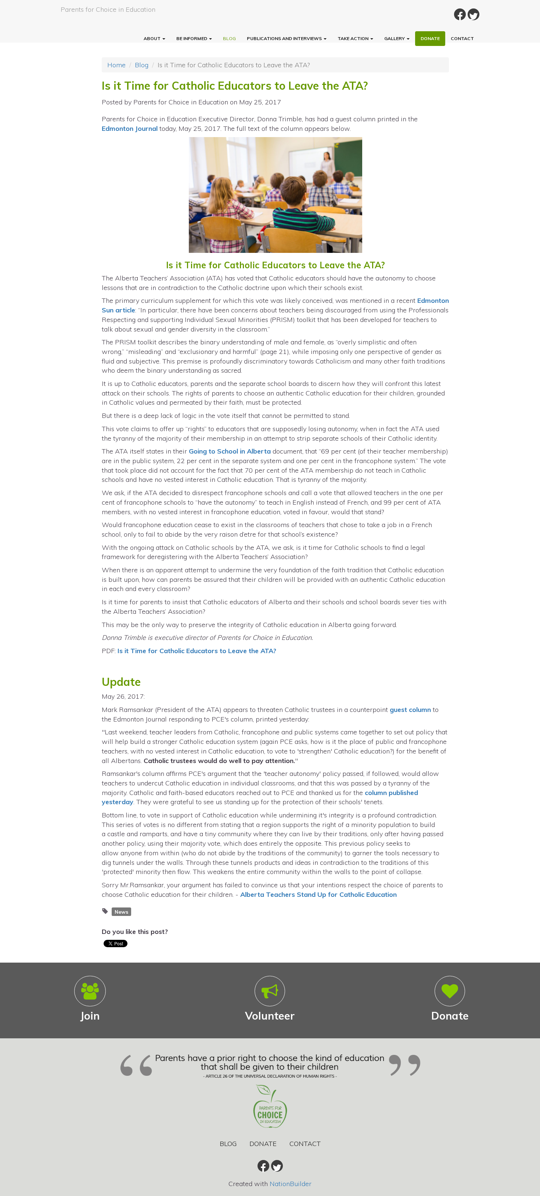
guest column (410, 709)
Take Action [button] (354, 38)
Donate (430, 38)
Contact (462, 38)
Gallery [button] (395, 38)
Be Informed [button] (192, 38)
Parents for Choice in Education (108, 9)
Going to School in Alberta (230, 451)
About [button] (153, 38)
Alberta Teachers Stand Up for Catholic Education (318, 894)
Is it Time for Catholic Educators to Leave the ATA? (197, 651)
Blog (229, 38)
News (121, 911)
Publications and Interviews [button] (285, 38)
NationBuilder (291, 1183)
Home (116, 65)
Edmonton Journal (130, 128)
